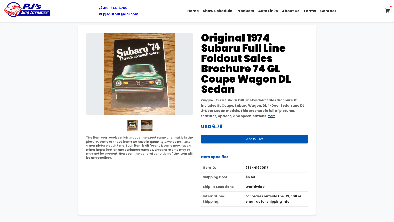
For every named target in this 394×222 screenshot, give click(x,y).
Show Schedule (217, 10)
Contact (328, 10)
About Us (290, 10)
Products (245, 10)
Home (193, 10)
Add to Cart (254, 139)
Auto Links (268, 10)
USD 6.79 (211, 126)
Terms (310, 10)
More (271, 116)
